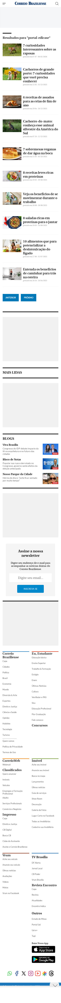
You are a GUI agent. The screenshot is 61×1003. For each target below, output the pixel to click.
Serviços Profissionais (12, 803)
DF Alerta (36, 862)
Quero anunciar (9, 774)
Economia (7, 684)
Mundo (6, 689)
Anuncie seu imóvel (40, 770)
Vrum (7, 855)
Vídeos (6, 882)
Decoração (36, 804)
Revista (35, 895)
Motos (5, 887)
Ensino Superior (39, 663)
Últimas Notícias (39, 686)
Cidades (6, 667)
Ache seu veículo (10, 859)
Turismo (6, 735)
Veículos (6, 785)
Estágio (35, 674)
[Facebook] (16, 974)
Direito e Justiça (10, 706)
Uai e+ (35, 930)
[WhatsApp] (9, 974)
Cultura (35, 691)
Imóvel (37, 761)
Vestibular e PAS (39, 697)
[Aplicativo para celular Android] (43, 960)
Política (6, 672)
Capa (5, 661)
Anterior (11, 297)
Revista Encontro (44, 885)
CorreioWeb (11, 761)
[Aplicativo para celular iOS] (43, 950)
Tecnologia (7, 729)
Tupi (34, 936)
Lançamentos (38, 781)
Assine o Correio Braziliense (15, 847)
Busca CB (7, 835)
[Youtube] (38, 974)
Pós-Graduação (39, 714)
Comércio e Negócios (12, 809)
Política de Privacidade (13, 746)
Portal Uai (36, 924)
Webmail (6, 764)
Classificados (12, 770)
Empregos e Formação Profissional (13, 792)
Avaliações (7, 876)
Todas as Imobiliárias (41, 821)
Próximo (28, 297)
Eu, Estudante (42, 653)
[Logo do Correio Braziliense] (30, 4)
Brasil (5, 678)
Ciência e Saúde (10, 712)
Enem (34, 680)
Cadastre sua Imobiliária (42, 827)
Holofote (6, 723)
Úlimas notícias (38, 787)
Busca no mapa (38, 776)
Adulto (5, 797)
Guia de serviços (39, 793)
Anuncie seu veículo (11, 865)
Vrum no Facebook (11, 893)
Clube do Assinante (11, 841)
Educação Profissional (41, 708)
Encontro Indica (39, 906)
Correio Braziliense (11, 655)
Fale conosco (37, 720)
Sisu (33, 703)
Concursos (40, 725)
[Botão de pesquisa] (56, 3)
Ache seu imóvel (39, 764)
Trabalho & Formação (41, 669)
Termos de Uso (9, 752)
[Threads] (51, 974)
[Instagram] (30, 974)
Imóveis (6, 779)
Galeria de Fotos (39, 810)
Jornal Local (37, 868)
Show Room (37, 798)
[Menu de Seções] (4, 3)
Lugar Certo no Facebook (43, 815)
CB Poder (36, 874)
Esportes (6, 701)
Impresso (9, 814)
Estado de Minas (39, 919)
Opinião (6, 718)
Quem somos (8, 741)
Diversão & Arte (10, 695)
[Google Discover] (44, 973)
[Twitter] (23, 974)
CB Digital (7, 829)
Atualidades (37, 900)
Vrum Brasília (38, 880)
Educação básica (39, 657)
